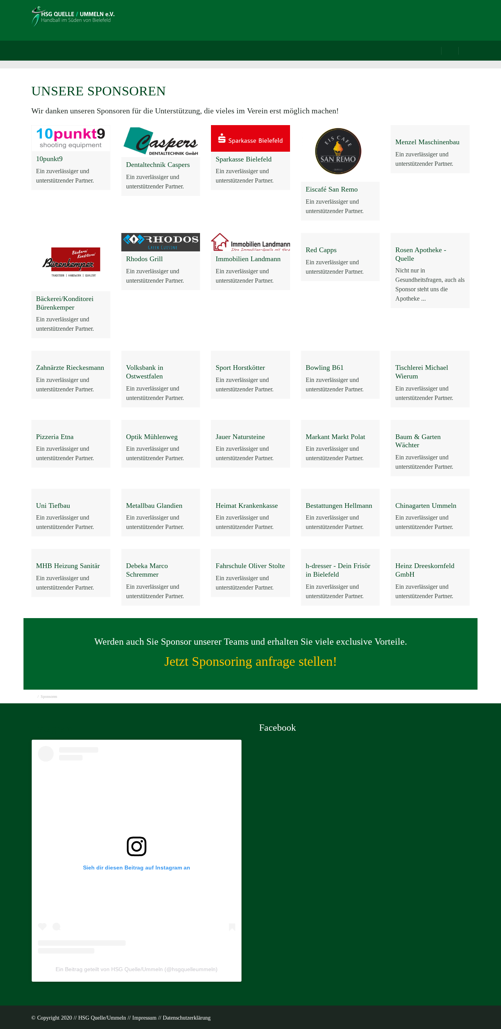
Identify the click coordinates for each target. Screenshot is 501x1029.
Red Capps (321, 250)
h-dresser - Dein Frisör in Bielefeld (338, 570)
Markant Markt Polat (335, 437)
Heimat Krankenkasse (247, 505)
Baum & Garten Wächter (418, 441)
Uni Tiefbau (53, 505)
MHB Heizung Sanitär (68, 566)
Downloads (391, 21)
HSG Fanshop (444, 21)
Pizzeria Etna (55, 437)
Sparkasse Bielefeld (244, 159)
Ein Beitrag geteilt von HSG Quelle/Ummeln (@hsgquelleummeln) (137, 969)
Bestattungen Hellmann (339, 505)
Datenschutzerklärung (187, 1018)
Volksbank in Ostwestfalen (144, 372)
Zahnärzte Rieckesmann (70, 367)
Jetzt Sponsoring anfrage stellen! (250, 661)
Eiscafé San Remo (332, 189)
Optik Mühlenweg (152, 437)
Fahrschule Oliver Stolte (250, 566)
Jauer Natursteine (240, 437)
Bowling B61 (325, 367)
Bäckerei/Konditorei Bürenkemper (65, 303)
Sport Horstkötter (240, 367)
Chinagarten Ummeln (425, 505)
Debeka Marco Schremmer (147, 570)
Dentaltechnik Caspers (158, 165)
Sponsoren (343, 21)
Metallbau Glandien (154, 505)
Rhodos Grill (144, 259)
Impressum (144, 1018)
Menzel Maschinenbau (427, 142)
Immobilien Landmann (248, 259)
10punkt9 (49, 159)
